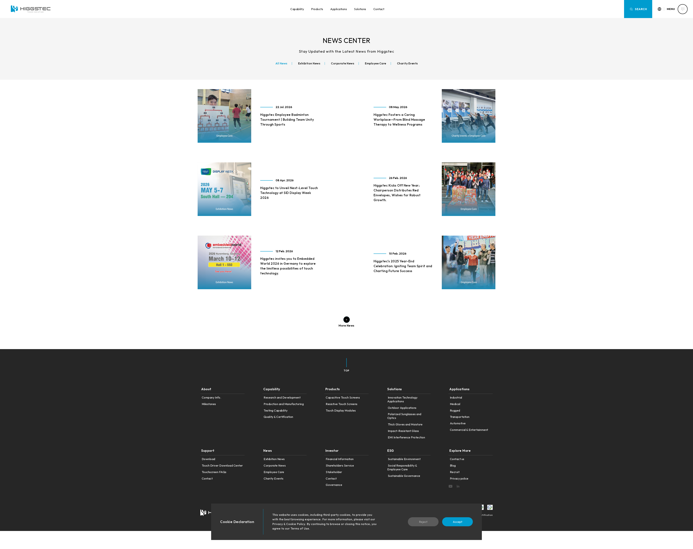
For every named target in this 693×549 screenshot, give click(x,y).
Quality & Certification (278, 417)
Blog (453, 465)
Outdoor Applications (402, 408)
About (206, 389)
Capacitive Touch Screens (343, 397)
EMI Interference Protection (406, 437)
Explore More (460, 451)
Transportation (460, 417)
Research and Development (282, 397)
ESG (390, 451)
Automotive (458, 423)
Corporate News (275, 465)
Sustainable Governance (404, 476)
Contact (378, 9)
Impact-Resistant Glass (403, 431)
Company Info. (211, 397)
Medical (455, 404)
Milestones (209, 404)
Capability (297, 9)
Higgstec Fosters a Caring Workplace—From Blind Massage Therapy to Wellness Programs (399, 119)
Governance (334, 485)
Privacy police (459, 478)
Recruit (454, 472)
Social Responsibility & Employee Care (402, 467)
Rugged (455, 410)
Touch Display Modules (341, 410)
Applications (338, 9)
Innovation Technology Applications (402, 399)
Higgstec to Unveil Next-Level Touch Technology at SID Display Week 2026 (289, 193)
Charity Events (273, 478)
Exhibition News (274, 459)
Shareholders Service (340, 465)
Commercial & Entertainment (469, 430)
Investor (332, 451)
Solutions (360, 9)
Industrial (456, 397)
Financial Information (340, 459)
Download (208, 459)
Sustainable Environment (404, 459)
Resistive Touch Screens (342, 404)
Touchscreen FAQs (214, 472)
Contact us (457, 459)
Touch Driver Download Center (222, 465)
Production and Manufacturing (284, 404)
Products (317, 9)
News (267, 451)
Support (207, 451)
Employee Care (274, 472)
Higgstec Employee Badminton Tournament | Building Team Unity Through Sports (287, 119)
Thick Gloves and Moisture (405, 424)
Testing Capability (275, 410)
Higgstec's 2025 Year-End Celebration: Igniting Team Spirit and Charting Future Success (403, 266)
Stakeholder (334, 472)
